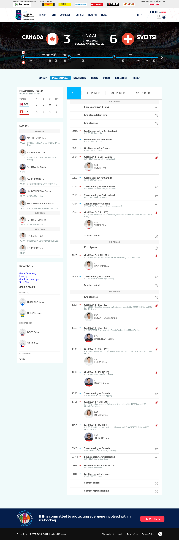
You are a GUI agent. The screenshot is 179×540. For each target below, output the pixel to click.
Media (120, 534)
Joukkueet (66, 15)
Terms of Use (132, 534)
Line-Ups (23, 276)
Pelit (53, 15)
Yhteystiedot (108, 534)
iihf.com (43, 15)
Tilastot (92, 15)
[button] (162, 57)
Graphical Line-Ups (29, 279)
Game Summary (27, 273)
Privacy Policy (148, 534)
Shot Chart (24, 282)
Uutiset (80, 15)
